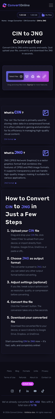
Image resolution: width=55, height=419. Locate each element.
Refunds (22, 377)
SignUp (30, 85)
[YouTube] (35, 391)
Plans (9, 371)
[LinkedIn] (27, 391)
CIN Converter (30, 21)
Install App (27, 384)
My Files (49, 15)
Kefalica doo (30, 412)
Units (36, 371)
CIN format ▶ (10, 139)
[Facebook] (19, 391)
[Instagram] (12, 391)
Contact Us (46, 377)
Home (4, 21)
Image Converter (15, 21)
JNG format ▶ (10, 183)
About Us (34, 377)
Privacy (45, 371)
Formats (26, 371)
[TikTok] (42, 391)
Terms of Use (9, 377)
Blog (17, 371)
